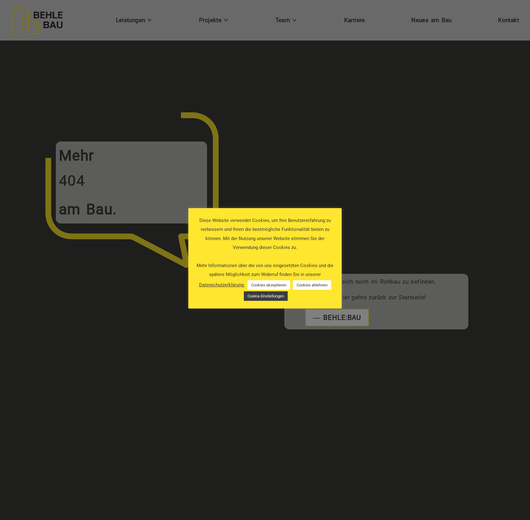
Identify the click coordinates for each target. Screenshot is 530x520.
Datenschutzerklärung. (222, 285)
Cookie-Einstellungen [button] (266, 296)
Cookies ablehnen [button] (312, 285)
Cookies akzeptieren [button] (268, 285)
